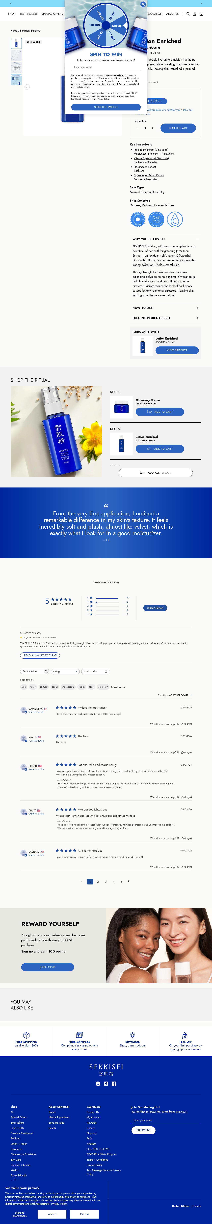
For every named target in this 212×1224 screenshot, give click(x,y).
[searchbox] (31, 671)
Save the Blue (56, 1123)
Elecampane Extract (145, 167)
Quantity (140, 121)
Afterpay (91, 1144)
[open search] (188, 14)
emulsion (103, 686)
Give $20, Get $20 (98, 1149)
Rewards (92, 1123)
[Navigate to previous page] (82, 881)
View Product (177, 350)
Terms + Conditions (97, 1160)
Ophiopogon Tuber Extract (149, 175)
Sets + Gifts (17, 1128)
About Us (172, 14)
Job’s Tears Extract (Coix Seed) (151, 150)
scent (54, 686)
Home (14, 31)
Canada (197, 1206)
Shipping (91, 1133)
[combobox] (65, 671)
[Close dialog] (143, 4)
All (12, 1112)
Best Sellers (29, 14)
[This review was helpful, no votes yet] (182, 723)
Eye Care (16, 1160)
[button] (27, 87)
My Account (93, 1117)
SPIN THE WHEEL (106, 107)
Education (154, 14)
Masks (14, 1170)
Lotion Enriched (167, 338)
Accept (52, 1214)
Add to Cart (178, 128)
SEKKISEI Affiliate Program (102, 1154)
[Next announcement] (201, 3)
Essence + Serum (20, 1165)
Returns (91, 1128)
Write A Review (155, 607)
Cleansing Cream (148, 400)
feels (32, 686)
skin (24, 686)
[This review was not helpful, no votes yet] (188, 723)
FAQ (89, 1138)
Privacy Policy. (59, 1204)
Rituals (52, 1128)
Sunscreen (16, 1149)
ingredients (68, 686)
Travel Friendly (19, 1175)
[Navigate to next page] (130, 881)
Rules (83, 99)
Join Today (48, 967)
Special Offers (52, 14)
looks (82, 686)
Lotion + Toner (19, 1144)
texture (43, 686)
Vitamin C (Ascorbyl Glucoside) (151, 158)
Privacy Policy (94, 1165)
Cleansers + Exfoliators (23, 1154)
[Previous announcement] (10, 3)
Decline (84, 1214)
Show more (118, 686)
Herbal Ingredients (59, 1117)
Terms (89, 99)
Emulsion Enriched (30, 31)
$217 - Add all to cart (155, 473)
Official (78, 99)
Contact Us (93, 1112)
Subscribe (143, 1130)
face (91, 686)
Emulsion (15, 1138)
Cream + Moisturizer (22, 1133)
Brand (52, 1112)
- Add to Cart (160, 412)
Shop (12, 14)
